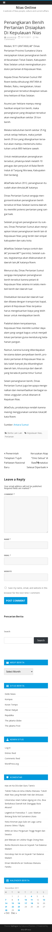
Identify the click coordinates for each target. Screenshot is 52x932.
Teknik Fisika (11, 791)
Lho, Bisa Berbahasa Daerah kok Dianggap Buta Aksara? (25, 804)
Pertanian (9, 436)
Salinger (14, 926)
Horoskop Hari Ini (13, 854)
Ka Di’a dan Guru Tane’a (23, 785)
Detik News (10, 694)
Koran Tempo (11, 704)
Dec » (14, 913)
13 (44, 899)
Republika (9, 715)
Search (7, 631)
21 (6, 906)
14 (6, 903)
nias (7, 785)
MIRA (7, 830)
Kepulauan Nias (34, 433)
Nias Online (26, 7)
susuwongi (11, 37)
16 (19, 903)
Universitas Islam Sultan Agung (19, 800)
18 (32, 903)
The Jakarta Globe (13, 720)
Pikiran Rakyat (11, 710)
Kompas (9, 699)
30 (19, 910)
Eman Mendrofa (12, 863)
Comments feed (12, 758)
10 (26, 899)
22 (13, 906)
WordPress (26, 929)
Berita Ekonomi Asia (14, 845)
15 (13, 903)
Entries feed (10, 753)
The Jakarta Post (12, 725)
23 (19, 906)
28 (6, 910)
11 (32, 899)
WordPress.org (12, 763)
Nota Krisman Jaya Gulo (16, 821)
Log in (8, 747)
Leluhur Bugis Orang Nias (31, 839)
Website (8, 571)
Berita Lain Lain (15, 433)
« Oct (6, 913)
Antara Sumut (21, 424)
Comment (9, 494)
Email (7, 555)
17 (26, 903)
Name (7, 539)
